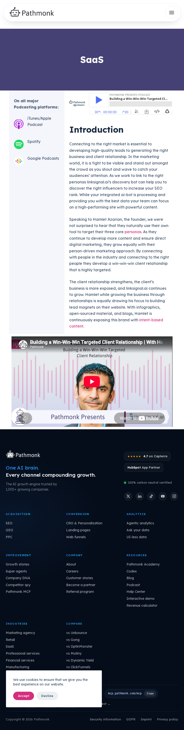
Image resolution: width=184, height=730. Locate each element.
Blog (130, 578)
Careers (72, 571)
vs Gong (73, 640)
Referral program (80, 591)
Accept (23, 696)
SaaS (10, 646)
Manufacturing (17, 667)
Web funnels (76, 537)
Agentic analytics (140, 523)
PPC (9, 537)
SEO (9, 523)
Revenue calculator (141, 605)
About (71, 564)
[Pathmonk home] (24, 454)
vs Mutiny (73, 653)
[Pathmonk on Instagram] (174, 496)
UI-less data (136, 537)
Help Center (135, 591)
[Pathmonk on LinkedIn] (140, 496)
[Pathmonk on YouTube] (163, 496)
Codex (131, 571)
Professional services (23, 653)
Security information (105, 719)
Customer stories (79, 578)
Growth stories (17, 564)
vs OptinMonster (79, 646)
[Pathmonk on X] (128, 496)
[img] (33, 12)
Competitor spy (18, 585)
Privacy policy (167, 719)
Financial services (20, 660)
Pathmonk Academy (143, 564)
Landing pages (78, 530)
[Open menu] (171, 12)
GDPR (130, 719)
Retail (10, 640)
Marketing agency (20, 633)
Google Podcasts (43, 158)
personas (133, 231)
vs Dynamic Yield (80, 660)
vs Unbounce (76, 633)
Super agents (16, 571)
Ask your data (137, 530)
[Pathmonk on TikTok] (151, 496)
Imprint (146, 719)
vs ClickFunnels (78, 667)
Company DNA (18, 578)
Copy (150, 693)
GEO (9, 530)
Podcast (133, 585)
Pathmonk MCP (18, 591)
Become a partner (80, 585)
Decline (47, 696)
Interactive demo (140, 598)
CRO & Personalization (84, 523)
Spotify (33, 141)
